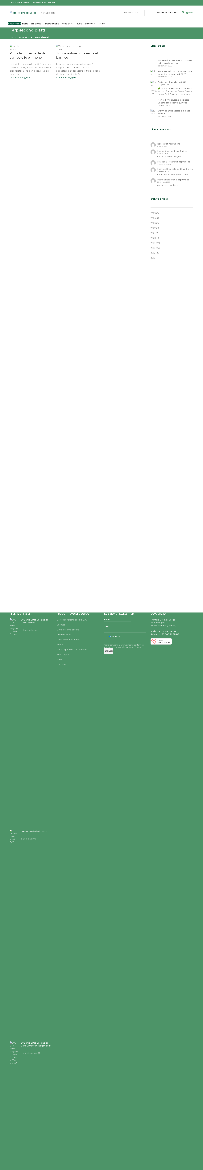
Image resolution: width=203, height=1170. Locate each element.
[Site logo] (23, 12)
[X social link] (174, 3)
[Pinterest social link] (181, 3)
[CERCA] (148, 13)
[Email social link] (177, 3)
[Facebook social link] (170, 3)
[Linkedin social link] (184, 3)
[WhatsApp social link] (188, 3)
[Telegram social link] (191, 3)
